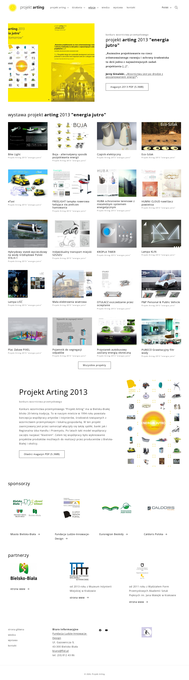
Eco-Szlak (147, 154)
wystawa (13, 640)
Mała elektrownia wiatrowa (69, 301)
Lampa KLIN (149, 251)
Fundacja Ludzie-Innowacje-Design (72, 536)
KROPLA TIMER (106, 251)
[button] (59, 7)
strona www (17, 588)
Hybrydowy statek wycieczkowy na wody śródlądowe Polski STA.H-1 (27, 254)
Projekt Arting (98, 674)
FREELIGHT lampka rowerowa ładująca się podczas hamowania (70, 204)
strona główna (16, 629)
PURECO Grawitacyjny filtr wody (158, 351)
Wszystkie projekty (94, 365)
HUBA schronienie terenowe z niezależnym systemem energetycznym (116, 204)
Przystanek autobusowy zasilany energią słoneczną (114, 351)
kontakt (12, 645)
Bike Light (14, 154)
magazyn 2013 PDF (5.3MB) (127, 86)
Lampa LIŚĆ (15, 301)
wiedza (12, 634)
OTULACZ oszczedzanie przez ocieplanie (115, 304)
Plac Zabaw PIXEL (19, 349)
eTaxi (11, 201)
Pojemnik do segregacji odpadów (67, 351)
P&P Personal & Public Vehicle (161, 302)
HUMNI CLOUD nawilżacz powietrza (157, 203)
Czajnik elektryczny (109, 154)
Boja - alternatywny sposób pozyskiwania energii (69, 156)
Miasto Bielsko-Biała (23, 534)
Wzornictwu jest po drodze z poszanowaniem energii (134, 75)
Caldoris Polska (153, 534)
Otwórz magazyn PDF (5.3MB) (42, 454)
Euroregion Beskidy (111, 534)
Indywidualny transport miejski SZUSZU (72, 253)
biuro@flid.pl (60, 651)
